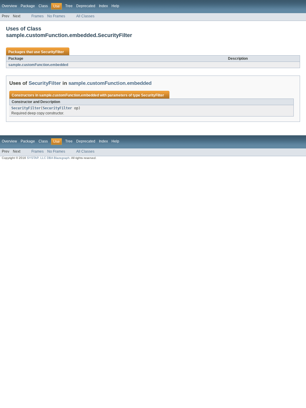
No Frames (56, 16)
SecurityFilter (52, 52)
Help (115, 6)
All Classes (85, 16)
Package (28, 6)
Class (43, 6)
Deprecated (85, 6)
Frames (37, 16)
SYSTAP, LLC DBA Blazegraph (48, 157)
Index (103, 6)
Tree (69, 6)
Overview (9, 6)
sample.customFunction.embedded (38, 65)
